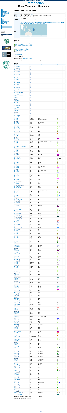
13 (14, 139)
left (17, 119)
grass (17, 267)
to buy (17, 89)
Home (3, 9)
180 (15, 344)
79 (14, 82)
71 (14, 203)
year (17, 335)
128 (15, 278)
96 (14, 233)
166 (15, 331)
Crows (39, 0)
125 (15, 97)
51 (14, 182)
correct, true (18, 331)
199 (15, 379)
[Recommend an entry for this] (30, 66)
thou (17, 348)
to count (17, 374)
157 (15, 321)
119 (15, 268)
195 (15, 373)
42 (14, 172)
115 (15, 263)
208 (15, 116)
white (17, 308)
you (17, 359)
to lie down (18, 181)
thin (17, 319)
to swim (17, 133)
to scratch (18, 213)
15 (14, 142)
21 (14, 147)
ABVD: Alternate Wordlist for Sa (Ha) (21, 46)
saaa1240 (32, 14)
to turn (17, 131)
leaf (17, 262)
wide (17, 102)
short (17, 316)
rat (16, 242)
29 (14, 158)
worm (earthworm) (19, 95)
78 (14, 215)
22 (14, 149)
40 (14, 170)
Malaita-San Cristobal (35, 23)
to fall (17, 232)
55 (14, 187)
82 (14, 222)
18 (14, 145)
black (17, 307)
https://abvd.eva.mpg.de (27, 0)
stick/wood (18, 82)
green (17, 312)
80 (14, 220)
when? (17, 336)
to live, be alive (19, 210)
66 (14, 199)
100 (15, 238)
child (17, 188)
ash (17, 305)
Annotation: (40, 64)
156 (15, 319)
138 (15, 292)
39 (14, 71)
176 (15, 340)
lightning (18, 287)
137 (15, 290)
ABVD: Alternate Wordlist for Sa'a (21, 41)
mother (17, 190)
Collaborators (4, 11)
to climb (17, 107)
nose (17, 155)
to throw (17, 94)
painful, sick (18, 322)
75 (14, 209)
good (17, 328)
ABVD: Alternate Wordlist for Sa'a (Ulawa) (22, 43)
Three (17, 379)
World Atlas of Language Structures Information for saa (24, 53)
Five (17, 382)
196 (15, 374)
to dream (18, 74)
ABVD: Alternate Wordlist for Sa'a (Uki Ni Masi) (23, 44)
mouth (17, 159)
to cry (17, 165)
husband (18, 76)
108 (15, 252)
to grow (17, 87)
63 (14, 195)
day (17, 333)
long (17, 318)
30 (14, 159)
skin (17, 138)
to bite (17, 171)
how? (17, 372)
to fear (17, 149)
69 (14, 202)
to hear (17, 175)
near (17, 343)
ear (17, 174)
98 (14, 236)
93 (14, 92)
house (17, 192)
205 (15, 389)
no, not (17, 373)
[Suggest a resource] (18, 54)
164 (15, 328)
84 (14, 84)
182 (15, 347)
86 (14, 87)
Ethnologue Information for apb (20, 50)
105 (15, 249)
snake (17, 250)
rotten (17, 259)
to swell (17, 226)
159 (15, 102)
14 (14, 141)
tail (17, 249)
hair (17, 154)
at (16, 338)
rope (17, 198)
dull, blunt (18, 222)
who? (17, 367)
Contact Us (4, 14)
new (17, 327)
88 (14, 227)
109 (15, 255)
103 (15, 244)
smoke (17, 304)
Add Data (3, 25)
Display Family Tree (5, 28)
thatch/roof (18, 194)
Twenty (17, 115)
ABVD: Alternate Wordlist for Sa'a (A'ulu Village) (23, 45)
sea (17, 275)
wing (17, 238)
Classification (4, 22)
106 (15, 250)
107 (15, 95)
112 (15, 259)
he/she (17, 350)
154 (15, 316)
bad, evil (17, 329)
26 (14, 154)
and (17, 369)
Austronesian (35, 0)
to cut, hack (18, 215)
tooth (17, 161)
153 (15, 314)
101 (15, 240)
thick (17, 321)
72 (14, 205)
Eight (17, 387)
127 (15, 277)
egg (17, 236)
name (17, 195)
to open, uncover (19, 90)
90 (14, 230)
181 (15, 346)
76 (14, 210)
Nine (17, 389)
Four (17, 381)
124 (15, 275)
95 (14, 232)
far (16, 344)
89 (14, 229)
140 (15, 295)
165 (15, 329)
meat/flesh (18, 244)
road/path (18, 128)
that (17, 110)
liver (17, 143)
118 (15, 267)
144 (15, 301)
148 (15, 308)
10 (14, 135)
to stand (17, 183)
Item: (30, 64)
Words (3, 19)
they (17, 363)
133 (15, 285)
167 (15, 332)
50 (14, 74)
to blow (17, 290)
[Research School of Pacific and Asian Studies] (6, 48)
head (17, 151)
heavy (17, 298)
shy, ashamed (18, 103)
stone (17, 270)
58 (14, 77)
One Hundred (18, 392)
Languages (4, 18)
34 (14, 165)
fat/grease (18, 246)
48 (14, 179)
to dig (17, 230)
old (17, 324)
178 (15, 110)
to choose (18, 85)
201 (15, 382)
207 (15, 115)
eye (17, 176)
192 (15, 369)
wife (17, 77)
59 (14, 190)
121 (15, 271)
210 (15, 394)
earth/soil (18, 268)
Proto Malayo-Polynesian (33, 19)
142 (15, 298)
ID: (14, 64)
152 (15, 313)
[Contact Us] (41, 411)
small (17, 313)
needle (17, 79)
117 (15, 266)
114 (15, 262)
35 (14, 166)
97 (14, 234)
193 (15, 370)
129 (15, 279)
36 (14, 167)
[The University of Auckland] (6, 35)
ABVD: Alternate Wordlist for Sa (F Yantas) (22, 48)
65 (14, 198)
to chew (17, 69)
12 (14, 138)
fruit (17, 266)
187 (15, 363)
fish (17, 257)
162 (15, 324)
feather (17, 237)
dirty (17, 135)
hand (17, 118)
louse (17, 252)
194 (15, 371)
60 (14, 191)
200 (15, 381)
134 (15, 286)
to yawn (17, 72)
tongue (17, 162)
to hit (17, 205)
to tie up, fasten (19, 199)
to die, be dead (19, 209)
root (17, 263)
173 (15, 338)
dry (17, 295)
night (17, 332)
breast (17, 145)
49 (14, 180)
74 (14, 208)
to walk (17, 123)
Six (17, 384)
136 (15, 289)
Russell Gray (38, 411)
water (17, 273)
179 (15, 343)
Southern (43, 23)
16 (14, 66)
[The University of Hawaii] (6, 41)
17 (14, 143)
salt (17, 97)
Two (17, 377)
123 (15, 274)
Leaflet (22, 35)
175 (15, 108)
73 (14, 206)
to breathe (18, 157)
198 (15, 377)
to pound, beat (19, 92)
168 (15, 333)
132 (15, 283)
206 (15, 390)
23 (14, 150)
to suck (17, 172)
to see (17, 178)
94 (14, 94)
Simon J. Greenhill (29, 411)
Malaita (40, 23)
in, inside (18, 339)
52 (14, 183)
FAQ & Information (5, 13)
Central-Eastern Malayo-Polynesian (38, 22)
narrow (17, 100)
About (3, 10)
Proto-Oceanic (42, 19)
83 (14, 224)
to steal (17, 206)
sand (17, 271)
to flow (17, 274)
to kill (17, 208)
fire (17, 299)
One (17, 376)
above (17, 108)
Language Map (4, 23)
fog (17, 283)
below (17, 340)
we (17, 351)
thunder (17, 286)
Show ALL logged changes (27, 58)
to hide (17, 105)
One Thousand (19, 394)
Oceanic (56, 22)
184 (15, 350)
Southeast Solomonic (27, 23)
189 (15, 367)
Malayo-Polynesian (28, 22)
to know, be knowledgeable (21, 146)
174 (15, 339)
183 (15, 348)
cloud (17, 282)
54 (14, 186)
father (17, 191)
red (17, 309)
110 (15, 256)
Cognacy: (59, 64)
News (3, 16)
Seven (17, 386)
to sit (17, 182)
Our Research (4, 15)
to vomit (17, 166)
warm (17, 292)
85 (14, 85)
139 (15, 293)
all (16, 113)
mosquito (18, 255)
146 (15, 305)
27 (14, 155)
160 (15, 322)
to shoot (17, 81)
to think (17, 147)
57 (14, 76)
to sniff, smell (18, 158)
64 (14, 196)
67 (14, 200)
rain (17, 285)
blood (17, 150)
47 (14, 72)
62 (14, 194)
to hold (17, 229)
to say (17, 196)
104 (15, 246)
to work (17, 224)
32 (14, 162)
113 (15, 260)
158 (15, 100)
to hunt (17, 202)
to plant (17, 84)
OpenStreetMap (43, 35)
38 (14, 69)
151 (15, 312)
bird (17, 234)
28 (14, 157)
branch (17, 261)
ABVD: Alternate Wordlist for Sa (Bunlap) (22, 49)
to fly (17, 240)
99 (14, 237)
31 (14, 161)
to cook (17, 71)
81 (14, 221)
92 (14, 90)
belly (17, 141)
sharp (17, 221)
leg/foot (17, 122)
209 (15, 392)
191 (15, 113)
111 (14, 257)
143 (15, 299)
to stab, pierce (18, 203)
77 (14, 213)
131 (15, 282)
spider (17, 256)
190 (15, 112)
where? (17, 346)
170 (15, 336)
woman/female (19, 187)
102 (15, 242)
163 (15, 327)
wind (17, 289)
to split (17, 220)
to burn (17, 301)
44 (14, 175)
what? (17, 366)
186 (15, 359)
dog (17, 233)
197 (15, 376)
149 (15, 309)
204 (15, 387)
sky (17, 278)
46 (14, 178)
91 (14, 89)
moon (17, 279)
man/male (18, 186)
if (16, 370)
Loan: (64, 64)
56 (14, 188)
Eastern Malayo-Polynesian (50, 22)
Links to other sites (5, 12)
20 (14, 146)
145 (15, 304)
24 (14, 151)
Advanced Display (5, 21)
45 (14, 176)
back (17, 139)
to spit (17, 167)
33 (14, 163)
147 (15, 307)
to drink (17, 170)
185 (15, 351)
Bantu (42, 0)
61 (14, 192)
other (17, 112)
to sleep (17, 179)
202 (15, 384)
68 (14, 79)
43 (14, 174)
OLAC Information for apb (19, 51)
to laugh (17, 163)
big (17, 314)
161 (15, 103)
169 (15, 335)
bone (17, 142)
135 (15, 287)
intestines (18, 66)
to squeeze (18, 227)
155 (15, 318)
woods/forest (18, 277)
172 (15, 107)
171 (15, 105)
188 (15, 366)
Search (3, 20)
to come (17, 130)
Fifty (17, 117)
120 (15, 270)
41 (14, 171)
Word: (17, 64)
